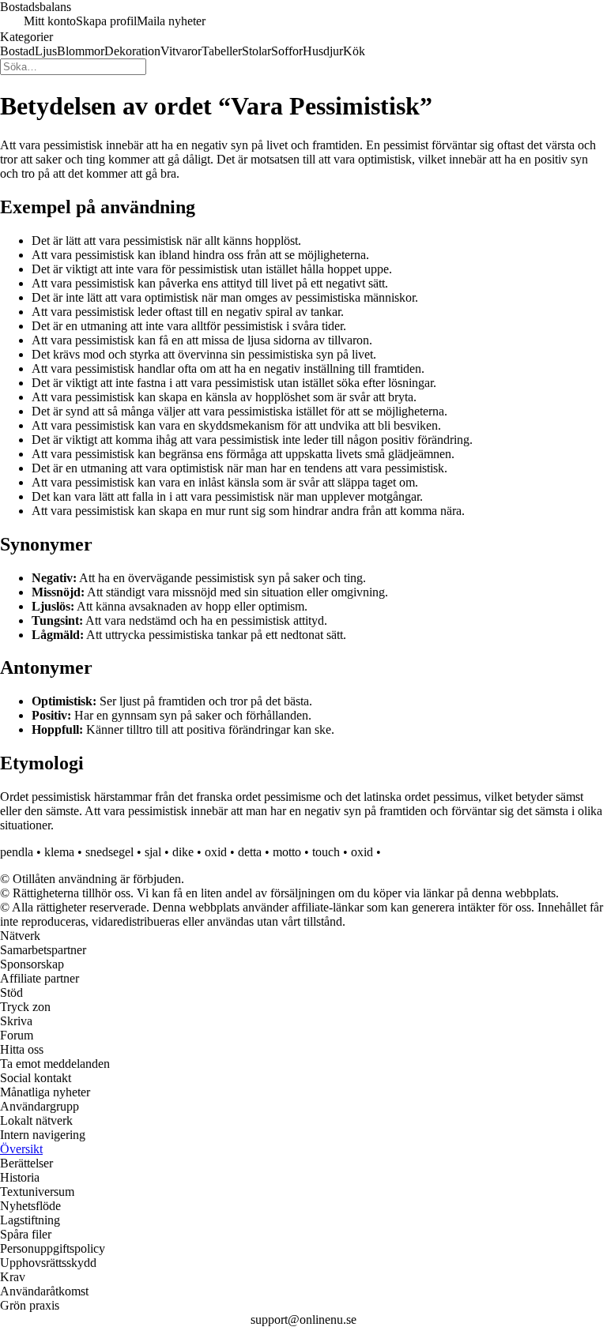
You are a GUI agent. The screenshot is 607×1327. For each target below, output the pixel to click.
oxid (216, 852)
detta (250, 852)
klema (59, 852)
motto (287, 852)
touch (326, 852)
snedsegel (109, 852)
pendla (16, 852)
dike (183, 852)
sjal (153, 852)
